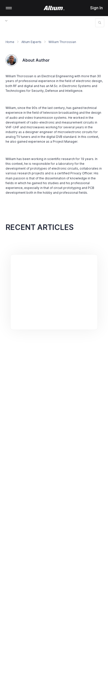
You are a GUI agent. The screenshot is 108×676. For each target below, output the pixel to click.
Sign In (96, 7)
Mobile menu (9, 8)
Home (10, 42)
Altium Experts (31, 42)
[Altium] (54, 8)
